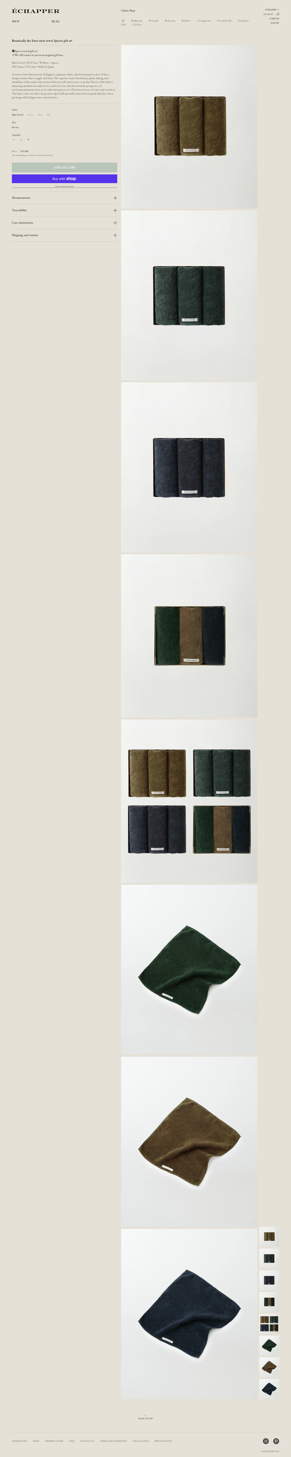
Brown (15, 127)
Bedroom (170, 20)
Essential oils (224, 20)
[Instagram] (266, 1441)
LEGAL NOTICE (141, 1441)
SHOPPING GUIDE (54, 1441)
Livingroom (204, 20)
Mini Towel (17, 114)
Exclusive (243, 20)
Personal (153, 20)
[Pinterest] (276, 1441)
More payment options (64, 186)
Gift (123, 24)
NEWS (36, 1441)
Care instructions (22, 222)
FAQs (71, 1441)
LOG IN (275, 23)
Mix (49, 114)
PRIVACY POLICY (163, 1441)
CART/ (274, 18)
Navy (40, 114)
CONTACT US (87, 1441)
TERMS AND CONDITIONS (113, 1441)
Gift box (137, 24)
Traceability (19, 210)
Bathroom (136, 20)
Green (30, 114)
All (123, 20)
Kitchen (186, 20)
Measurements (21, 198)
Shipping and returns (25, 235)
